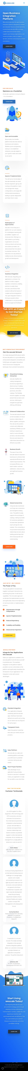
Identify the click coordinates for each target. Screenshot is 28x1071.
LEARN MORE (9, 46)
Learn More (9, 546)
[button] (2, 1068)
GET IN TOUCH (14, 332)
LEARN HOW (14, 1031)
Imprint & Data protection (11, 1067)
